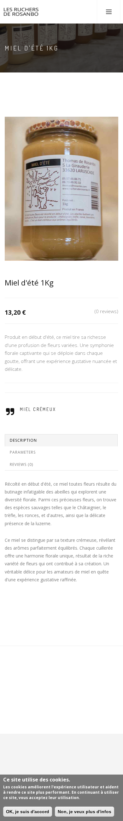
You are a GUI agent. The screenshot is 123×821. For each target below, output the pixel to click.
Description (23, 440)
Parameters (23, 452)
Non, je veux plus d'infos (84, 811)
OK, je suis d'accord (27, 811)
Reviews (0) (21, 464)
